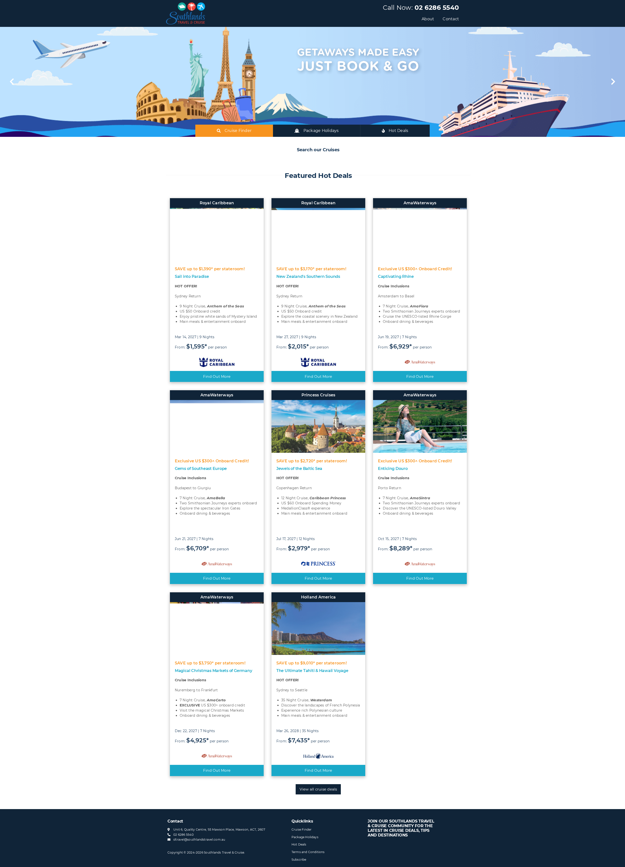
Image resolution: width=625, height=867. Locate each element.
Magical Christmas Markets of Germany (213, 670)
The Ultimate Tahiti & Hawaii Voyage (312, 670)
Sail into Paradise (192, 276)
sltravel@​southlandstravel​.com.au (199, 839)
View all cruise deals (318, 789)
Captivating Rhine (396, 276)
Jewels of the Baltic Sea (299, 468)
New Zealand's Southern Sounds (308, 276)
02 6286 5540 (437, 7)
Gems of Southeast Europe (201, 468)
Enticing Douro (393, 468)
